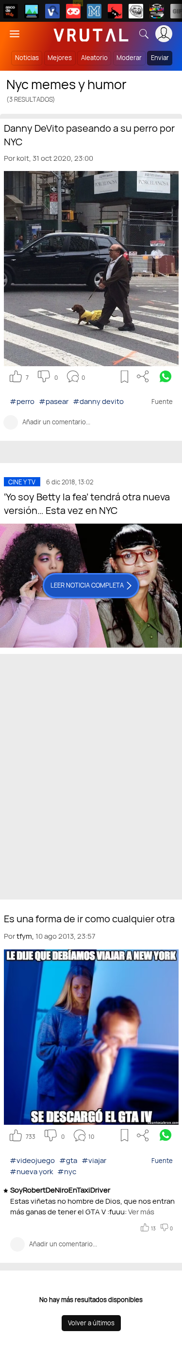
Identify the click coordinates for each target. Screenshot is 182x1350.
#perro (22, 401)
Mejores (60, 57)
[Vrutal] (73, 11)
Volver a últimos (91, 1323)
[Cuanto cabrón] (136, 11)
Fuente (162, 1160)
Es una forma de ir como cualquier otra (89, 918)
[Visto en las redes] (52, 11)
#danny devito (98, 401)
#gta (68, 1160)
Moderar (129, 57)
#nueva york (31, 1171)
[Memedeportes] (94, 11)
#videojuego (32, 1160)
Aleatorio (94, 57)
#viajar (94, 1160)
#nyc (66, 1171)
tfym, (25, 936)
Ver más (140, 1212)
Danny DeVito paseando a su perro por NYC (89, 135)
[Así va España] (115, 11)
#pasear (53, 401)
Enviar (160, 57)
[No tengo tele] (156, 11)
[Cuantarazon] (31, 11)
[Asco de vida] (10, 11)
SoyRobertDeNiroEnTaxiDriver (61, 1190)
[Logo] (91, 34)
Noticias (27, 57)
